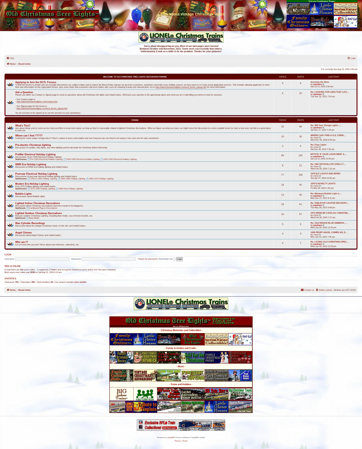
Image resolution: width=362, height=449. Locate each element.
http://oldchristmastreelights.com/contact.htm (37, 101)
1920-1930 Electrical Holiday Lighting (120, 159)
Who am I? (21, 242)
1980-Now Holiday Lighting (70, 188)
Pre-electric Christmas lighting (33, 145)
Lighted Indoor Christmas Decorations (37, 203)
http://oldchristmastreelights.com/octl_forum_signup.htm (181, 87)
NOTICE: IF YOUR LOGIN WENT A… (328, 154)
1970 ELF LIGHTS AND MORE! (326, 173)
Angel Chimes (23, 232)
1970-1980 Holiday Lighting (42, 188)
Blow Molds (34, 218)
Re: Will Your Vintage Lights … (326, 125)
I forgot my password (147, 259)
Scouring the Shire (320, 82)
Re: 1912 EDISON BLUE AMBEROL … (329, 223)
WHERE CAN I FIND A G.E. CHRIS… (328, 135)
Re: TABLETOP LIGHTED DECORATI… (330, 203)
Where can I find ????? (29, 135)
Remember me (166, 259)
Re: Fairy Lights (318, 145)
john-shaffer (80, 282)
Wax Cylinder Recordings (30, 223)
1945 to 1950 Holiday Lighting (43, 178)
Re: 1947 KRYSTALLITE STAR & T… (328, 164)
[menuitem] (10, 58)
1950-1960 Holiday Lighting (73, 178)
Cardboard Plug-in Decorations (43, 208)
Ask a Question (24, 92)
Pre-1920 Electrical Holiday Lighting (46, 159)
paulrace (317, 84)
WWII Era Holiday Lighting (30, 164)
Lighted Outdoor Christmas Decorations (38, 213)
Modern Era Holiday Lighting (32, 183)
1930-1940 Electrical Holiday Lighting (83, 159)
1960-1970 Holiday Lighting (101, 178)
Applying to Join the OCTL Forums (35, 82)
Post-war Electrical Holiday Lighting (36, 173)
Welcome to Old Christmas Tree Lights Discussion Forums (135, 77)
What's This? (22, 125)
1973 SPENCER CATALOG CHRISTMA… (330, 213)
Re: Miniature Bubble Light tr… (326, 193)
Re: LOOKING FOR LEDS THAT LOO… (330, 92)
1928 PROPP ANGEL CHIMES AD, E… (329, 232)
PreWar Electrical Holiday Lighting (35, 154)
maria (315, 137)
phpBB (171, 437)
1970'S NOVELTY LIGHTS (323, 183)
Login (8, 254)
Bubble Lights (23, 193)
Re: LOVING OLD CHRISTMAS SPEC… (330, 242)
